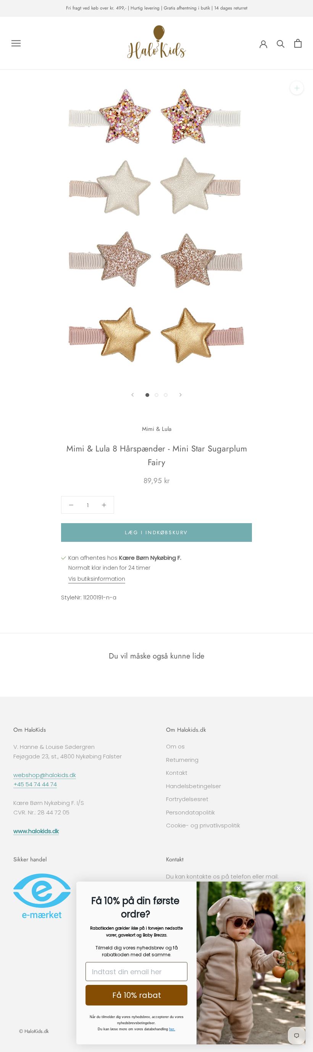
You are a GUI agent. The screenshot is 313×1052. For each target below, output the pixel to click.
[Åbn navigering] (16, 43)
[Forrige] (132, 395)
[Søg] (281, 43)
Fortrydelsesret (187, 799)
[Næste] (180, 395)
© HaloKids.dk (34, 1031)
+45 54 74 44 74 (35, 784)
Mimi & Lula (156, 429)
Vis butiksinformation (96, 579)
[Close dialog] (298, 888)
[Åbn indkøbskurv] (298, 43)
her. (172, 1029)
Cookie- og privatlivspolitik (203, 825)
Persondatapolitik (190, 812)
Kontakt (176, 773)
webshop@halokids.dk (44, 775)
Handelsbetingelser (193, 786)
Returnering (182, 760)
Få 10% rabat (136, 995)
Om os (175, 746)
